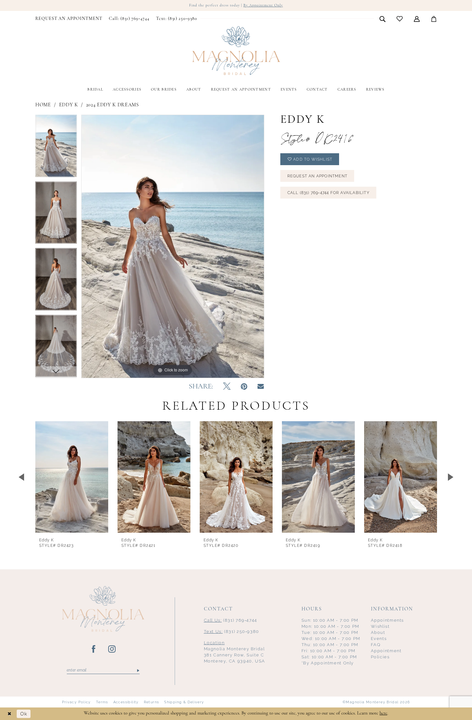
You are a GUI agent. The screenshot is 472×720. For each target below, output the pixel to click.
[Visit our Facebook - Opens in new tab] (94, 649)
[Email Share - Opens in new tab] (260, 387)
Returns (151, 702)
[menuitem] (69, 19)
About (378, 632)
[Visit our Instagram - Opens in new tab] (112, 649)
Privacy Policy (76, 702)
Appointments (387, 620)
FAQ (376, 644)
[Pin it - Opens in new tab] (244, 386)
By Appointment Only (263, 5)
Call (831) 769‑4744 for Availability (328, 193)
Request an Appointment (317, 176)
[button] (416, 19)
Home (43, 105)
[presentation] (71, 477)
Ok (23, 713)
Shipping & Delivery (184, 702)
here (383, 713)
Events (379, 638)
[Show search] (382, 19)
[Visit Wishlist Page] (399, 19)
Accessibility (126, 702)
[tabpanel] (56, 148)
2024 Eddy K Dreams (112, 105)
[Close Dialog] (9, 713)
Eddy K (68, 105)
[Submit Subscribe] (137, 670)
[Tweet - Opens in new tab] (227, 387)
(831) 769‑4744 (231, 620)
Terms (102, 702)
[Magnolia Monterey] (236, 51)
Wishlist (380, 626)
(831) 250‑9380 (231, 631)
